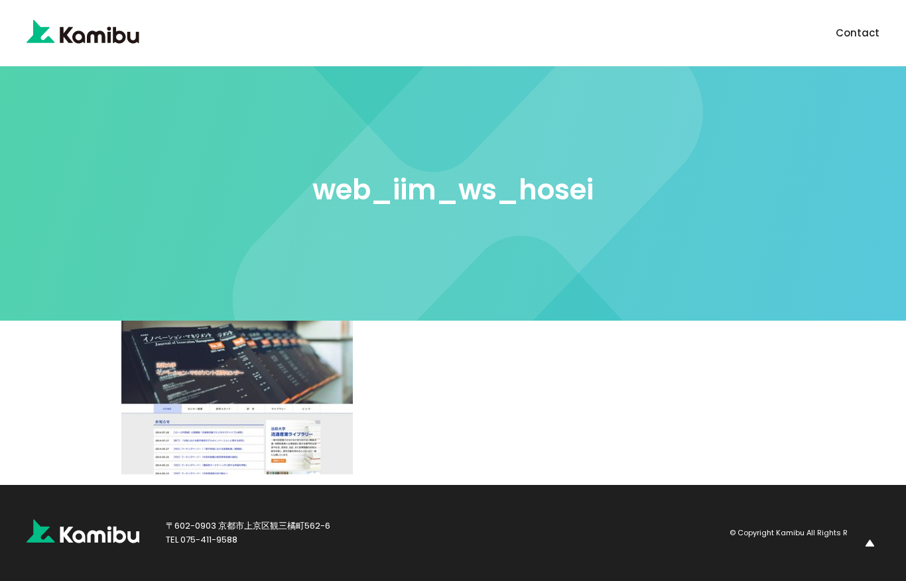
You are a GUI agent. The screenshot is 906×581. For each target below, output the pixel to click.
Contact (857, 33)
